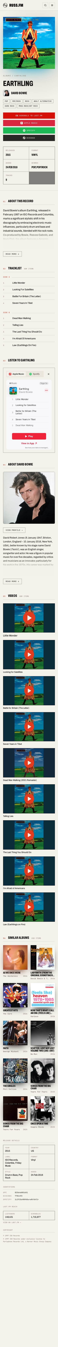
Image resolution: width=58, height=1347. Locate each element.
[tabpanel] (29, 414)
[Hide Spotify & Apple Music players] (48, 374)
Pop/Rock (16, 101)
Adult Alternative (43, 101)
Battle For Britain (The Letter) (26, 296)
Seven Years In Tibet (22, 303)
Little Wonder (18, 283)
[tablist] (25, 374)
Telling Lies (17, 325)
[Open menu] (52, 5)
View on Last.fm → (12, 1222)
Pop (6, 101)
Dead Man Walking (21, 318)
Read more (12, 254)
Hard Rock (9, 106)
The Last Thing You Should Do (27, 331)
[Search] (45, 5)
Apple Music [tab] (18, 374)
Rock (27, 101)
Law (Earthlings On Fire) (24, 345)
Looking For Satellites (23, 289)
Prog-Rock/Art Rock (28, 106)
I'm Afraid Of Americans (24, 338)
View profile (14, 530)
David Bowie (19, 93)
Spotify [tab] (36, 374)
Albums (7, 76)
